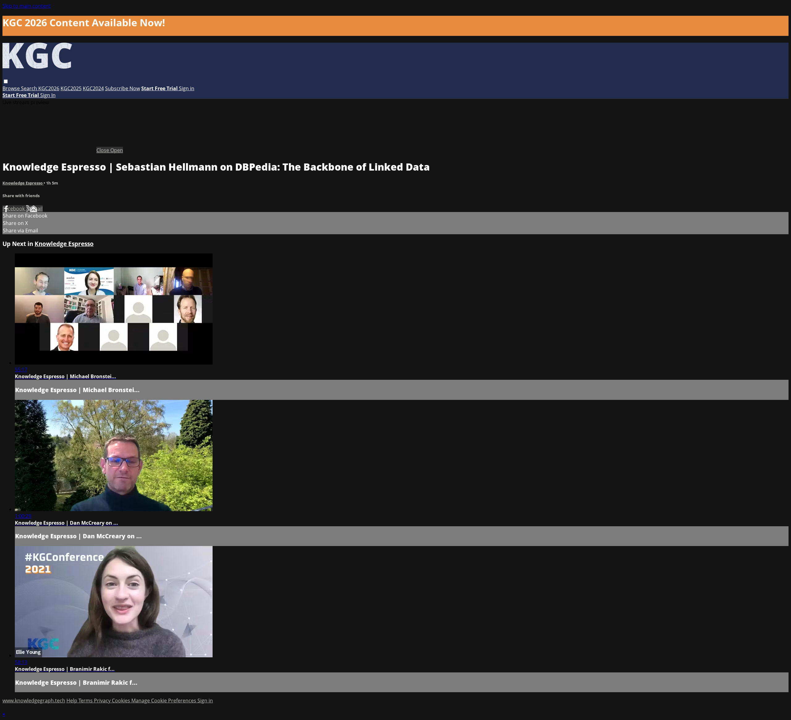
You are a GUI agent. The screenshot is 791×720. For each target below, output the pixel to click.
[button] (6, 81)
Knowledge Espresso (23, 183)
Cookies (121, 700)
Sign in (186, 88)
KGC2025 (71, 88)
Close (103, 150)
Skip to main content (26, 5)
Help (72, 700)
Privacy (103, 700)
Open (116, 150)
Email (36, 208)
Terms (86, 700)
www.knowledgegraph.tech (33, 700)
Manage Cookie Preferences (164, 700)
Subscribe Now (122, 88)
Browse (11, 88)
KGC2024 (93, 88)
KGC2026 (48, 88)
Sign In (48, 95)
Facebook (14, 208)
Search (29, 88)
